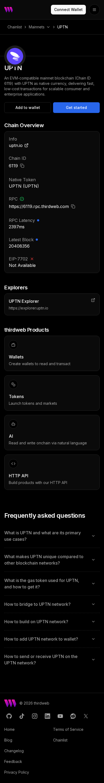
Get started (76, 107)
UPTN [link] (62, 27)
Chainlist (14, 27)
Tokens (16, 396)
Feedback (13, 761)
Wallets (16, 357)
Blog (8, 740)
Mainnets (37, 27)
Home (9, 729)
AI (11, 436)
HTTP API (18, 475)
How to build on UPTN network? (36, 621)
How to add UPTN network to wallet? (41, 639)
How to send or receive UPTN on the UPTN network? (41, 659)
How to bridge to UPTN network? (37, 604)
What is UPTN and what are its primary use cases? (42, 536)
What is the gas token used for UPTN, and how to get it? (41, 583)
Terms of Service (68, 729)
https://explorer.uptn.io (28, 308)
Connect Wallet (68, 9)
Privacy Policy (16, 772)
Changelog (14, 750)
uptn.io (16, 145)
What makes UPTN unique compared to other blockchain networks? (43, 560)
